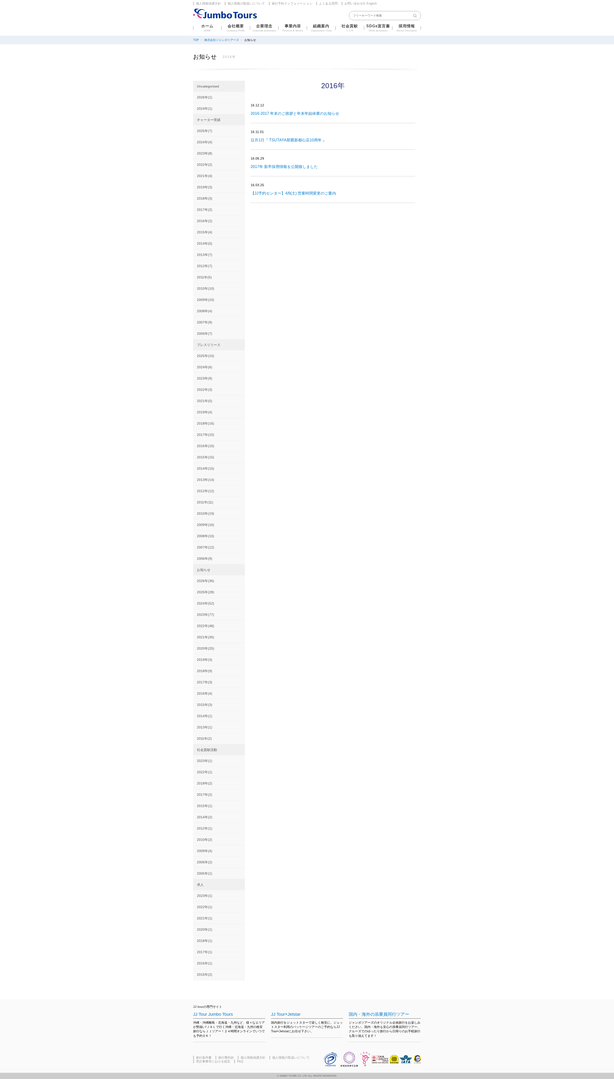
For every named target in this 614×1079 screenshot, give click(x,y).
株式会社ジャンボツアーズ (221, 40)
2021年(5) (204, 401)
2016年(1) (204, 963)
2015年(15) (205, 457)
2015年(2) (204, 974)
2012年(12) (205, 491)
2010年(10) (205, 288)
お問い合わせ (353, 3)
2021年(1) (204, 918)
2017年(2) (204, 210)
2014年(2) (204, 817)
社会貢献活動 (207, 750)
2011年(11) (205, 502)
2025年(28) (205, 592)
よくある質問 (328, 3)
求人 (200, 885)
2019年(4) (204, 412)
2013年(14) (205, 480)
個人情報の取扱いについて (246, 3)
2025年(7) (204, 131)
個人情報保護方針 (208, 3)
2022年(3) (204, 390)
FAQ (240, 1061)
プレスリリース (208, 345)
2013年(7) (204, 255)
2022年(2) (204, 165)
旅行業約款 (226, 1057)
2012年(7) (204, 266)
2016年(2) (204, 221)
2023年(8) (204, 153)
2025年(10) (205, 356)
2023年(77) (205, 615)
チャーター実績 (208, 120)
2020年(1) (204, 929)
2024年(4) (204, 142)
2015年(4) (204, 232)
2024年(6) (204, 367)
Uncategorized (208, 86)
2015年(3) (204, 705)
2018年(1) (204, 941)
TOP (196, 40)
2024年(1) (204, 108)
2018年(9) (204, 671)
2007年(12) (205, 547)
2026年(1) (204, 97)
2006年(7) (204, 333)
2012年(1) (204, 828)
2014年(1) (204, 716)
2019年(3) (204, 187)
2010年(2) (204, 840)
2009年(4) (204, 851)
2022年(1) (204, 772)
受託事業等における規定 (213, 1061)
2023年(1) (204, 761)
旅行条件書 (204, 1057)
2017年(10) (205, 435)
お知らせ (203, 570)
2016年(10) (205, 446)
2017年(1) (204, 952)
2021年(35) (205, 637)
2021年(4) (204, 176)
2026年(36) (205, 581)
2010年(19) (205, 513)
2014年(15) (205, 468)
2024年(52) (205, 603)
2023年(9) (204, 378)
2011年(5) (204, 277)
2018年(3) (204, 198)
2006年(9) (204, 558)
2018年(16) (205, 423)
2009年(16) (205, 525)
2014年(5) (204, 243)
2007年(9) (204, 322)
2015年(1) (204, 806)
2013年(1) (204, 727)
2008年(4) (204, 311)
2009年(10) (205, 300)
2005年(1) (204, 873)
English (371, 3)
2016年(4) (204, 693)
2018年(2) (204, 783)
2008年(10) (205, 536)
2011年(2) (204, 738)
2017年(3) (204, 682)
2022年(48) (205, 626)
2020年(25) (205, 648)
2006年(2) (204, 862)
